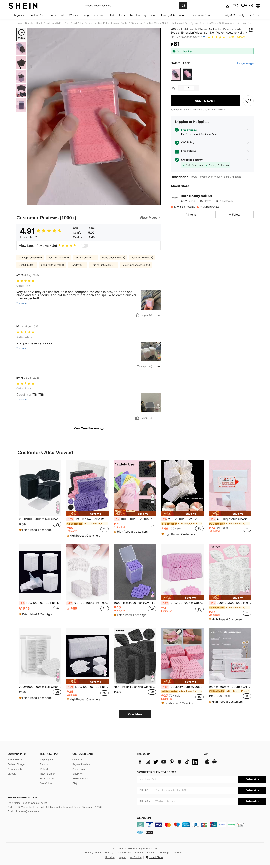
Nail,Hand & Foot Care (58, 23)
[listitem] (40, 497)
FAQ (74, 783)
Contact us (78, 759)
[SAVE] (248, 101)
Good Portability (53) (52, 264)
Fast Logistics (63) (58, 257)
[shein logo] (23, 5)
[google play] (214, 763)
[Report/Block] (158, 315)
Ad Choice (136, 857)
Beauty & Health (34, 23)
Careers (12, 773)
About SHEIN (15, 759)
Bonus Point (78, 769)
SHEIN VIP (78, 773)
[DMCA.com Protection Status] (149, 832)
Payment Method (81, 764)
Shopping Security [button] (192, 160)
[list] (168, 762)
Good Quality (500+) (113, 257)
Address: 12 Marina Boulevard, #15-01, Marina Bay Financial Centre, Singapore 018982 (55, 807)
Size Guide (46, 783)
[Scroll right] (258, 15)
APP (206, 754)
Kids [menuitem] (112, 15)
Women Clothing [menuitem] (79, 15)
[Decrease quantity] (181, 88)
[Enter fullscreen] (156, 202)
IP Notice (110, 857)
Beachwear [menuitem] (99, 15)
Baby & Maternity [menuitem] (234, 15)
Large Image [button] (245, 63)
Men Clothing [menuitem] (138, 15)
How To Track (47, 778)
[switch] (84, 246)
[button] (251, 5)
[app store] (207, 763)
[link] (235, 5)
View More (135, 714)
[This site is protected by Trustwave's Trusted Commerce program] (140, 832)
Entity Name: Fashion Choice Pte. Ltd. (28, 803)
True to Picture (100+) (103, 264)
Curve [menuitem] (122, 15)
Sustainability (15, 769)
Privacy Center (93, 852)
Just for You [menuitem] (37, 15)
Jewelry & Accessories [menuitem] (173, 15)
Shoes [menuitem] (153, 15)
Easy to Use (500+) (142, 257)
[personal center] (227, 5)
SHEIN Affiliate (80, 778)
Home (19, 23)
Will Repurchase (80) (30, 257)
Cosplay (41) (78, 264)
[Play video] (94, 116)
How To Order (47, 773)
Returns (44, 764)
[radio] (176, 74)
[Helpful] (137, 315)
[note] (36, 530)
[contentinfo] (201, 824)
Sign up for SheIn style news (156, 772)
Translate (21, 303)
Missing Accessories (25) (136, 264)
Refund (44, 769)
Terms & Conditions (145, 852)
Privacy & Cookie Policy (118, 852)
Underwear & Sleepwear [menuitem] (205, 15)
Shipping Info (47, 759)
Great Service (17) (85, 257)
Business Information (22, 797)
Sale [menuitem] (62, 15)
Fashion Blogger (16, 764)
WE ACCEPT (144, 818)
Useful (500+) (26, 264)
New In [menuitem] (52, 15)
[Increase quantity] (196, 88)
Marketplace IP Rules (171, 852)
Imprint (122, 857)
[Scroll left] (253, 15)
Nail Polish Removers (84, 23)
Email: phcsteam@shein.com (23, 811)
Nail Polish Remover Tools (112, 23)
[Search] (183, 5)
